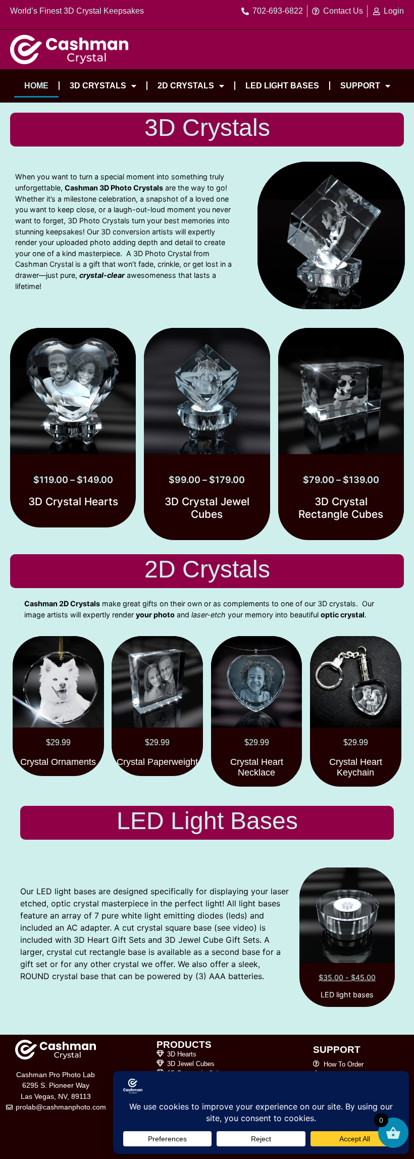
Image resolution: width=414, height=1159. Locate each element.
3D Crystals (98, 85)
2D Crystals (186, 85)
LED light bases (282, 85)
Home (36, 85)
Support (360, 85)
